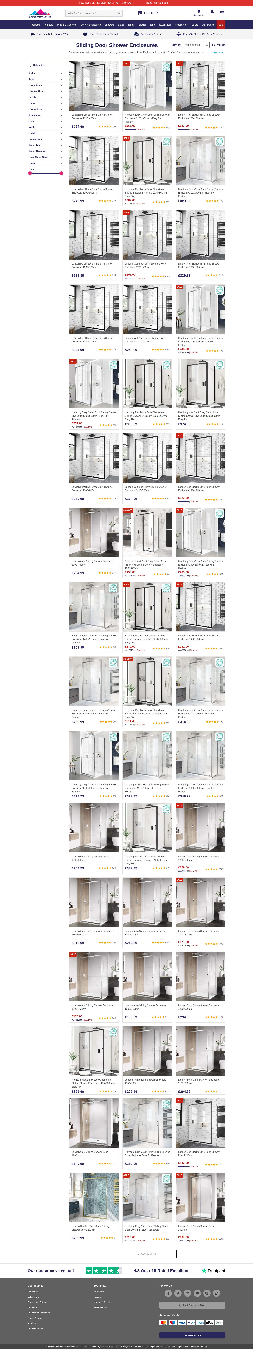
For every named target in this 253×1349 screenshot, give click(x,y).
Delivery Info (33, 1297)
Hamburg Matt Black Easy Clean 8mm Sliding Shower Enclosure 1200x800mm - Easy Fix (146, 193)
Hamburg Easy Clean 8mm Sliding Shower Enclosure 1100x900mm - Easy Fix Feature (200, 193)
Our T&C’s (32, 1307)
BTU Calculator (101, 1307)
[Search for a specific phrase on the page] (119, 13)
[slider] (30, 173)
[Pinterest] (187, 1293)
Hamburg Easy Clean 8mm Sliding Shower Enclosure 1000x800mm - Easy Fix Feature (200, 341)
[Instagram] (207, 1293)
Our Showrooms (35, 1328)
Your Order (99, 1291)
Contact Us (33, 1291)
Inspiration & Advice (103, 1302)
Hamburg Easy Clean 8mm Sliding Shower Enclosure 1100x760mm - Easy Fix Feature (200, 713)
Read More (217, 52)
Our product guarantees (39, 1313)
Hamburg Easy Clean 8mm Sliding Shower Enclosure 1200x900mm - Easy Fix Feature (94, 416)
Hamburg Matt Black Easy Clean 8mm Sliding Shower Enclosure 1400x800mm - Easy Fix (146, 860)
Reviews (97, 1297)
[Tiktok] (216, 1293)
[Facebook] (168, 1293)
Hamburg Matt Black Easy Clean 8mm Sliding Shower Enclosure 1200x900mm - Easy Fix (199, 416)
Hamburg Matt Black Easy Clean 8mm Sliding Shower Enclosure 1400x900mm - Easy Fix (93, 1083)
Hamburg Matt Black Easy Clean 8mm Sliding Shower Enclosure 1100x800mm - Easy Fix (146, 639)
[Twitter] (178, 1293)
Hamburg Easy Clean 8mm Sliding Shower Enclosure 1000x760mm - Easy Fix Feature (94, 713)
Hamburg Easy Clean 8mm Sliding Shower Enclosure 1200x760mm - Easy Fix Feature (147, 788)
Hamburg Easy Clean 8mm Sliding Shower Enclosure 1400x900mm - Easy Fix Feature (94, 639)
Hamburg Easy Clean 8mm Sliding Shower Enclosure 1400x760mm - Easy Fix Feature (200, 788)
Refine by (38, 65)
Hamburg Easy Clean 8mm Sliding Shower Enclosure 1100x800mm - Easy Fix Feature (94, 788)
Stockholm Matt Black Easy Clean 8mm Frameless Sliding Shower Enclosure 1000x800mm (145, 565)
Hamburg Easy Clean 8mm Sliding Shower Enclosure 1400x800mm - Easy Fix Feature (200, 565)
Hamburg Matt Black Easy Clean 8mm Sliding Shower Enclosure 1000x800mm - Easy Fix (146, 416)
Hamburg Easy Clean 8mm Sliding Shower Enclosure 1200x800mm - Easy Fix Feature (147, 118)
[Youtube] (197, 1293)
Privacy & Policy (35, 1318)
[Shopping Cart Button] (222, 11)
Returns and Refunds (37, 1302)
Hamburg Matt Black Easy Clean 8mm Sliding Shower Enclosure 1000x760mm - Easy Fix (146, 713)
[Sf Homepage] (40, 13)
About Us (32, 1323)
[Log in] (212, 11)
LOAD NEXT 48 (146, 1253)
